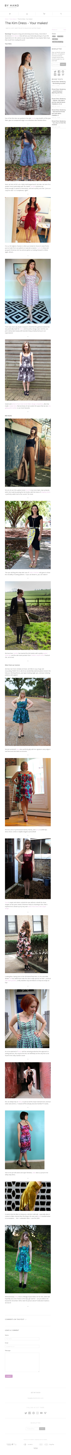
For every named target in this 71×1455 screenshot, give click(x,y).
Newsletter (57, 49)
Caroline (15, 653)
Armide (33, 186)
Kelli (10, 978)
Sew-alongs (13, 19)
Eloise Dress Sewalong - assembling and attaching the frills (59, 91)
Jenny (37, 830)
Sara (33, 118)
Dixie (34, 1172)
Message (7, 1350)
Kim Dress (55, 39)
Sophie (39, 248)
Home (6, 19)
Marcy (20, 1102)
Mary (17, 749)
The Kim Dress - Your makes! (26, 23)
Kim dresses (15, 36)
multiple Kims (13, 406)
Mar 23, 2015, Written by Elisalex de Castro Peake (23, 28)
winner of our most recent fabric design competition (27, 404)
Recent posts (57, 79)
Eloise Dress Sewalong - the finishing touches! (59, 82)
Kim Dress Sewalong (57, 42)
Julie (39, 1216)
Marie (21, 329)
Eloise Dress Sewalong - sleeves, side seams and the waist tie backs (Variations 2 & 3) (59, 101)
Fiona (6, 902)
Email (6, 1343)
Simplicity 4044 (45, 492)
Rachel (28, 490)
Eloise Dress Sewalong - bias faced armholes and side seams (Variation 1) (59, 112)
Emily (16, 1297)
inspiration (60, 36)
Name (7, 1335)
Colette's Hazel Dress (37, 655)
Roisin (19, 1051)
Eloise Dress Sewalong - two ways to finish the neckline (59, 122)
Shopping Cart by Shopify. (40, 1439)
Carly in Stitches (34, 572)
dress (53, 36)
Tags (54, 34)
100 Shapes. (31, 1439)
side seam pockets (10, 980)
